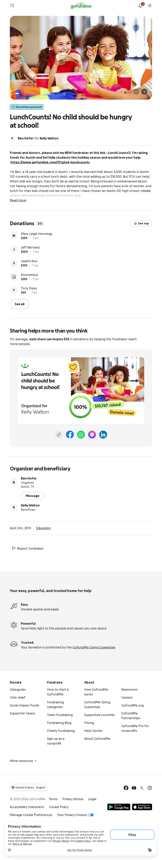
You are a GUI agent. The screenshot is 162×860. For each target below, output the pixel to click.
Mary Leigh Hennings (36, 233)
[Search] (12, 6)
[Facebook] (70, 434)
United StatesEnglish (30, 787)
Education (43, 528)
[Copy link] (59, 434)
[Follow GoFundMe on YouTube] (134, 788)
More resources (21, 761)
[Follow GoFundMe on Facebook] (126, 788)
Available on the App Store (142, 807)
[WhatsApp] (81, 434)
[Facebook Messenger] (92, 434)
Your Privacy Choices (72, 815)
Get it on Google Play (118, 807)
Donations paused (29, 107)
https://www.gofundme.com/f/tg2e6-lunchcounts (50, 162)
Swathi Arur (29, 261)
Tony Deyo (29, 288)
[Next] (144, 92)
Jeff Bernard (30, 247)
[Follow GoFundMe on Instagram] (150, 788)
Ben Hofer (29, 478)
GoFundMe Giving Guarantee (94, 647)
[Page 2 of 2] (20, 93)
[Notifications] (140, 6)
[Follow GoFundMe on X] (142, 788)
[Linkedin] (103, 434)
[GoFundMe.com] (81, 5)
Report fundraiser (30, 548)
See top (143, 223)
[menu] (150, 6)
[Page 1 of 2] (17, 93)
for (38, 138)
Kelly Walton (30, 505)
